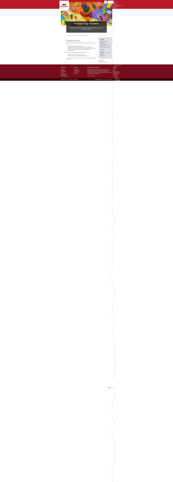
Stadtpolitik (113, 70)
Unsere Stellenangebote (117, 405)
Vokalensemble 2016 (118, 357)
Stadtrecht (114, 83)
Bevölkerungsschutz (114, 44)
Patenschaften (115, 90)
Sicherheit (112, 261)
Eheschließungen (116, 131)
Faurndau (114, 64)
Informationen (115, 110)
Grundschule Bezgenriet (118, 288)
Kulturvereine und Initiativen (117, 426)
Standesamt (113, 130)
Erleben (110, 409)
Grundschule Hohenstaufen (119, 289)
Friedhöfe (112, 170)
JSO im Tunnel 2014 (118, 368)
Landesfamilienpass (116, 181)
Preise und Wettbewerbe (117, 190)
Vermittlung (117, 440)
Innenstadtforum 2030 (116, 214)
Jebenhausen (115, 68)
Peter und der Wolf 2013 (119, 387)
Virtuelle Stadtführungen (117, 58)
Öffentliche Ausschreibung (117, 41)
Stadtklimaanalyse (116, 212)
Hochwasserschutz (116, 209)
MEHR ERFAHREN (91, 75)
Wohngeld (114, 187)
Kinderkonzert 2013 (118, 379)
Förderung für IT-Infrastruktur (117, 245)
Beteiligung (113, 201)
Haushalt (114, 77)
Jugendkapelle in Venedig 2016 (120, 356)
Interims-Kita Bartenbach (117, 258)
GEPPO (112, 47)
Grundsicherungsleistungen (117, 177)
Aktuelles (116, 438)
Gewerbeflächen (113, 104)
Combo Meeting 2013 (118, 377)
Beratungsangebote (116, 249)
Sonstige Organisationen (117, 432)
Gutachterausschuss (118, 20)
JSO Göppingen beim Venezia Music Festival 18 (122, 350)
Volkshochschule (114, 406)
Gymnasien (115, 304)
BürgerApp (113, 46)
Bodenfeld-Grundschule (118, 287)
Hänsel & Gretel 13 (118, 374)
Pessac (114, 87)
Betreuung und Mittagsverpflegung (118, 310)
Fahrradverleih (117, 234)
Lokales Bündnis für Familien (116, 199)
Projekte (114, 116)
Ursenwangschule (118, 299)
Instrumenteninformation (119, 328)
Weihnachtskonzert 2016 (119, 353)
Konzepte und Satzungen (117, 215)
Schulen (112, 284)
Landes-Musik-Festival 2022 (119, 345)
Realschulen (115, 303)
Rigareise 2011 (117, 393)
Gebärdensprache (114, 53)
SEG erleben (115, 111)
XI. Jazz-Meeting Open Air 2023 (120, 396)
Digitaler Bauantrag (116, 31)
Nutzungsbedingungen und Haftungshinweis (120, 13)
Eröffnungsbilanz (117, 80)
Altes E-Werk (115, 194)
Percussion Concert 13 (118, 375)
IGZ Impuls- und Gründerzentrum (118, 246)
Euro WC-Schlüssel (116, 176)
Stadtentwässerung (114, 107)
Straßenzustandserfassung (117, 240)
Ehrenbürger (115, 59)
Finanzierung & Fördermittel (115, 273)
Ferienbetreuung (115, 311)
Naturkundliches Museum (117, 445)
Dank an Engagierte (114, 275)
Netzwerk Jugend (116, 162)
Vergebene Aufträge (116, 43)
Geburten (114, 132)
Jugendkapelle (115, 337)
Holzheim (114, 67)
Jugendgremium (115, 163)
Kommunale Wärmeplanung (117, 206)
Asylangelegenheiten (116, 135)
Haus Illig (116, 317)
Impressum (113, 48)
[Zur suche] (105, 2)
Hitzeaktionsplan (115, 208)
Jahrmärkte (115, 477)
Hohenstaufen (115, 66)
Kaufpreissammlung (118, 22)
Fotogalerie (116, 338)
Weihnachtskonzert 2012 (119, 388)
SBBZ (114, 305)
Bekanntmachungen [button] (64, 76)
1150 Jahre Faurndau (118, 65)
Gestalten (110, 200)
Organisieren (111, 123)
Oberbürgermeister (116, 71)
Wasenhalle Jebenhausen (117, 196)
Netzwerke (114, 189)
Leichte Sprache (113, 52)
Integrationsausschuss (118, 95)
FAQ (113, 118)
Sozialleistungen (114, 174)
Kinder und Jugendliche (115, 159)
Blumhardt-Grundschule (118, 286)
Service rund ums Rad (118, 236)
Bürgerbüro (113, 129)
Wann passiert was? (118, 420)
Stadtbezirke (113, 60)
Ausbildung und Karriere (117, 109)
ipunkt (112, 430)
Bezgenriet (114, 146)
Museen (112, 435)
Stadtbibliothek (113, 473)
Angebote (114, 121)
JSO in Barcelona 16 (118, 354)
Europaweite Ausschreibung (117, 40)
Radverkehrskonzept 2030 (119, 232)
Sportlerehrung (115, 434)
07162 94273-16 (104, 44)
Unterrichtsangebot (116, 325)
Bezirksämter (113, 143)
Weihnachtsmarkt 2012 (118, 389)
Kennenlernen (111, 54)
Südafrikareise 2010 (118, 394)
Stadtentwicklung (114, 213)
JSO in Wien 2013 (118, 378)
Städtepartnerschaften (114, 84)
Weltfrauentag (117, 98)
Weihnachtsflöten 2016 (118, 352)
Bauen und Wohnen (114, 14)
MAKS (112, 408)
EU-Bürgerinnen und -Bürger (117, 137)
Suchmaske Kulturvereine (119, 427)
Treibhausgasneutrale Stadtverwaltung (119, 203)
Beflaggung (115, 82)
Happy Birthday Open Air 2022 (119, 344)
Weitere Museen (115, 467)
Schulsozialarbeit (116, 161)
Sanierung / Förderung (116, 35)
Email (76, 73)
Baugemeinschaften (116, 30)
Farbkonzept (117, 220)
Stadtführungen (113, 429)
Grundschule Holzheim (116, 254)
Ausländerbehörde (114, 134)
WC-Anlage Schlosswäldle (117, 251)
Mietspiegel (115, 15)
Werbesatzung (117, 219)
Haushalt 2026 (117, 78)
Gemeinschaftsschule (116, 302)
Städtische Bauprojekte (115, 250)
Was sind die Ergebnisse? (119, 422)
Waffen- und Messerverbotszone (118, 265)
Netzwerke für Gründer (116, 247)
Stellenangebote (113, 4)
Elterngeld (114, 175)
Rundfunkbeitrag (115, 184)
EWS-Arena (115, 195)
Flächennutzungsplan (116, 34)
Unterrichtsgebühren (116, 329)
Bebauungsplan (115, 33)
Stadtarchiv (113, 478)
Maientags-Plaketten (116, 470)
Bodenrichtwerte (117, 21)
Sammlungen (117, 447)
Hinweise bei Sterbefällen (117, 172)
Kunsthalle (113, 472)
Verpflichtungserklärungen (117, 138)
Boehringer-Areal (115, 253)
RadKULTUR (117, 235)
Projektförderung (115, 122)
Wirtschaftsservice (114, 188)
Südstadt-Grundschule (118, 297)
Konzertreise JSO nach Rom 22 (120, 342)
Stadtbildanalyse (117, 223)
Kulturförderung (115, 417)
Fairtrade (114, 92)
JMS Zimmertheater (116, 259)
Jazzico (114, 336)
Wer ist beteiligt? (117, 421)
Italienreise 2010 (117, 395)
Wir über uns (115, 316)
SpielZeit (114, 414)
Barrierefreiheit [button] (63, 71)
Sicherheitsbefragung (116, 262)
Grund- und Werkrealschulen (117, 300)
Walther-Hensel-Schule (118, 301)
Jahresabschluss (117, 81)
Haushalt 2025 (117, 79)
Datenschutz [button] (63, 70)
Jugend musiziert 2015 (118, 361)
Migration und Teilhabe (116, 93)
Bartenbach (115, 61)
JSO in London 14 (118, 370)
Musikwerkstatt (117, 332)
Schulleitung (115, 400)
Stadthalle (114, 193)
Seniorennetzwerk (116, 168)
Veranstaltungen (114, 3)
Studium (114, 8)
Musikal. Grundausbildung (119, 327)
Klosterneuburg (115, 86)
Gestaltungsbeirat (116, 226)
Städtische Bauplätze (116, 16)
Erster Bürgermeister (116, 72)
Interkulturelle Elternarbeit (119, 96)
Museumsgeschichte (118, 441)
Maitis (114, 69)
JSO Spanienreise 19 (118, 349)
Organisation (115, 108)
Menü (112, 387)
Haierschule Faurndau (118, 292)
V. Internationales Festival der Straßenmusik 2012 (123, 392)
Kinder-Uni (113, 407)
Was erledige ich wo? (114, 124)
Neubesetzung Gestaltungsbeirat (120, 227)
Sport (112, 431)
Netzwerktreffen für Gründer (119, 248)
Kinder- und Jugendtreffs (117, 160)
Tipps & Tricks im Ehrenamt (115, 276)
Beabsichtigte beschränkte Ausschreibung (119, 42)
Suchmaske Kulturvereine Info (121, 428)
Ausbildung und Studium (115, 6)
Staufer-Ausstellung (116, 459)
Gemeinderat (115, 74)
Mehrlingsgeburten (116, 182)
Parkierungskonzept (116, 238)
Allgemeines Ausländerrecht (117, 136)
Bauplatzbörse (115, 17)
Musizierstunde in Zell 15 (119, 367)
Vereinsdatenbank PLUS (115, 271)
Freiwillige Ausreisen (116, 142)
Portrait (112, 55)
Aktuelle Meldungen (114, 2)
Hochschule (113, 313)
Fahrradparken (117, 233)
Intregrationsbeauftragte (119, 94)
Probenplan (117, 335)
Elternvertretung (117, 319)
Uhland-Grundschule (118, 298)
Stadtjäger (113, 169)
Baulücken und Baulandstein (117, 29)
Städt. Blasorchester (116, 339)
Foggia (114, 85)
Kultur (112, 413)
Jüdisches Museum (116, 452)
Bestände (114, 479)
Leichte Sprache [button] (63, 73)
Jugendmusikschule (114, 314)
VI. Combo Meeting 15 (118, 365)
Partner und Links (117, 444)
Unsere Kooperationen (116, 323)
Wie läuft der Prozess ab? (119, 419)
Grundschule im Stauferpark (119, 291)
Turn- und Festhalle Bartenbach (118, 197)
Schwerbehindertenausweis (117, 185)
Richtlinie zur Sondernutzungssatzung (121, 221)
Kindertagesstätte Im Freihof (117, 252)
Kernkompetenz (115, 103)
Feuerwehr (113, 106)
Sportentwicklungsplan (116, 433)
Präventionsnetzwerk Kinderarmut (116, 198)
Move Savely (115, 266)
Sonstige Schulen (116, 306)
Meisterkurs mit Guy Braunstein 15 (120, 366)
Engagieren (111, 267)
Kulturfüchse (115, 415)
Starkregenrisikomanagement (117, 210)
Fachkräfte (113, 241)
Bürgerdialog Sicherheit (116, 264)
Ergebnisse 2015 (119, 362)
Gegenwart (115, 57)
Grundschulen (115, 285)
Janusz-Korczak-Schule (118, 293)
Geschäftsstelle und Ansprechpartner (121, 19)
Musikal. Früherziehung (118, 326)
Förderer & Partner (116, 402)
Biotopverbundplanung (116, 211)
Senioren (112, 164)
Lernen (110, 277)
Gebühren (116, 26)
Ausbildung (115, 7)
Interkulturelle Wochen (116, 416)
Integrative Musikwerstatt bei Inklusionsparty (122, 390)
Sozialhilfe (114, 186)
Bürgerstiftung (113, 119)
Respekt (114, 99)
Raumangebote (113, 272)
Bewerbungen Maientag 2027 (117, 471)
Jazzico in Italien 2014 (118, 369)
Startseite (69, 35)
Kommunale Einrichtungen (117, 279)
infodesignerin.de (100, 79)
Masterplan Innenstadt (118, 224)
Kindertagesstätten (114, 278)
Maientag (112, 468)
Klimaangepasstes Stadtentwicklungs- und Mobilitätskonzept (123, 225)
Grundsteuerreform (118, 27)
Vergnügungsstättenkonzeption (120, 222)
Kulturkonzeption (115, 418)
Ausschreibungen (114, 39)
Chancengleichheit (116, 97)
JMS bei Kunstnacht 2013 (119, 383)
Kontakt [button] (62, 72)
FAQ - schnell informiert (116, 404)
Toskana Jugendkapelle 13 (119, 376)
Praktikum (114, 9)
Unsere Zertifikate (117, 322)
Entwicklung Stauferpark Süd (117, 228)
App (113, 403)
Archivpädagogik (115, 481)
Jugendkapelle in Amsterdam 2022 (120, 343)
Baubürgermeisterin (116, 73)
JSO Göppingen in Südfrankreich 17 (120, 351)
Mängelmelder (113, 173)
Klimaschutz (113, 202)
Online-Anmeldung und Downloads (118, 401)
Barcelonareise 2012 (118, 391)
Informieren (111, 1)
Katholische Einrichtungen (117, 280)
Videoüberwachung (116, 263)
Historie (114, 117)
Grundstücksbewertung (116, 18)
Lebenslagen (115, 125)
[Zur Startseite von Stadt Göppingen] (64, 5)
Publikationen (117, 443)
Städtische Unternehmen (115, 105)
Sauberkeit (113, 260)
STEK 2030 (116, 216)
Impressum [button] (63, 69)
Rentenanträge (115, 183)
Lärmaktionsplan (115, 239)
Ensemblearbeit (115, 331)
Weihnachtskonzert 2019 (119, 348)
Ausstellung (117, 464)
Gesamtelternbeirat (116, 312)
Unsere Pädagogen (118, 318)
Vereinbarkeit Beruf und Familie (118, 5)
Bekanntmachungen (114, 45)
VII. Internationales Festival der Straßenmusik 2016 (123, 355)
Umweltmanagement (116, 112)
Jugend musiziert (116, 324)
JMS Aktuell (115, 315)
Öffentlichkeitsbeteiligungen (117, 32)
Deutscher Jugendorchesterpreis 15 (120, 364)
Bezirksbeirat (117, 145)
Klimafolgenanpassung (115, 207)
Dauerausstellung (117, 442)
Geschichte (115, 56)
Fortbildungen (113, 274)
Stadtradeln (117, 237)
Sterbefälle (115, 133)
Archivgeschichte (115, 480)
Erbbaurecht (115, 28)
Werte (112, 91)
